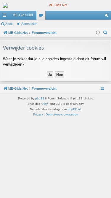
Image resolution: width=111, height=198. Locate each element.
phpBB (40, 98)
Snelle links (5, 16)
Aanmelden (29, 24)
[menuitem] (105, 32)
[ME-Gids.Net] (55, 5)
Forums (42, 16)
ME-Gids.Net (22, 15)
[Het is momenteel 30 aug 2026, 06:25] (98, 32)
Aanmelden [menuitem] (107, 16)
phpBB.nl (74, 109)
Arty (45, 103)
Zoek (9, 24)
